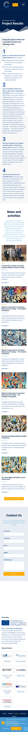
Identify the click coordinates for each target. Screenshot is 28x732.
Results (17, 713)
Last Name (7, 538)
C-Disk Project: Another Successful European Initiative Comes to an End (13, 266)
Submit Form (14, 574)
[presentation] (14, 253)
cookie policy (16, 725)
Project (4, 713)
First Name (7, 531)
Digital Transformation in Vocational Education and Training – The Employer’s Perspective (13, 394)
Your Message (8, 560)
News (3, 263)
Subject (6, 552)
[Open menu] (23, 4)
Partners (10, 713)
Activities (4, 304)
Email (6, 545)
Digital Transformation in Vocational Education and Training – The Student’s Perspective (14, 308)
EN (14, 5)
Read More (5, 282)
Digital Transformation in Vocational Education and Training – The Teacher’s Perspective (14, 351)
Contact (14, 716)
